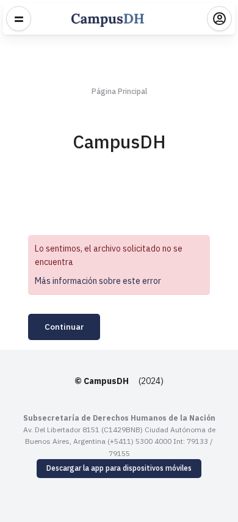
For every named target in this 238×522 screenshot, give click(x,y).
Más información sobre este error (98, 280)
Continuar (64, 326)
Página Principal (119, 91)
